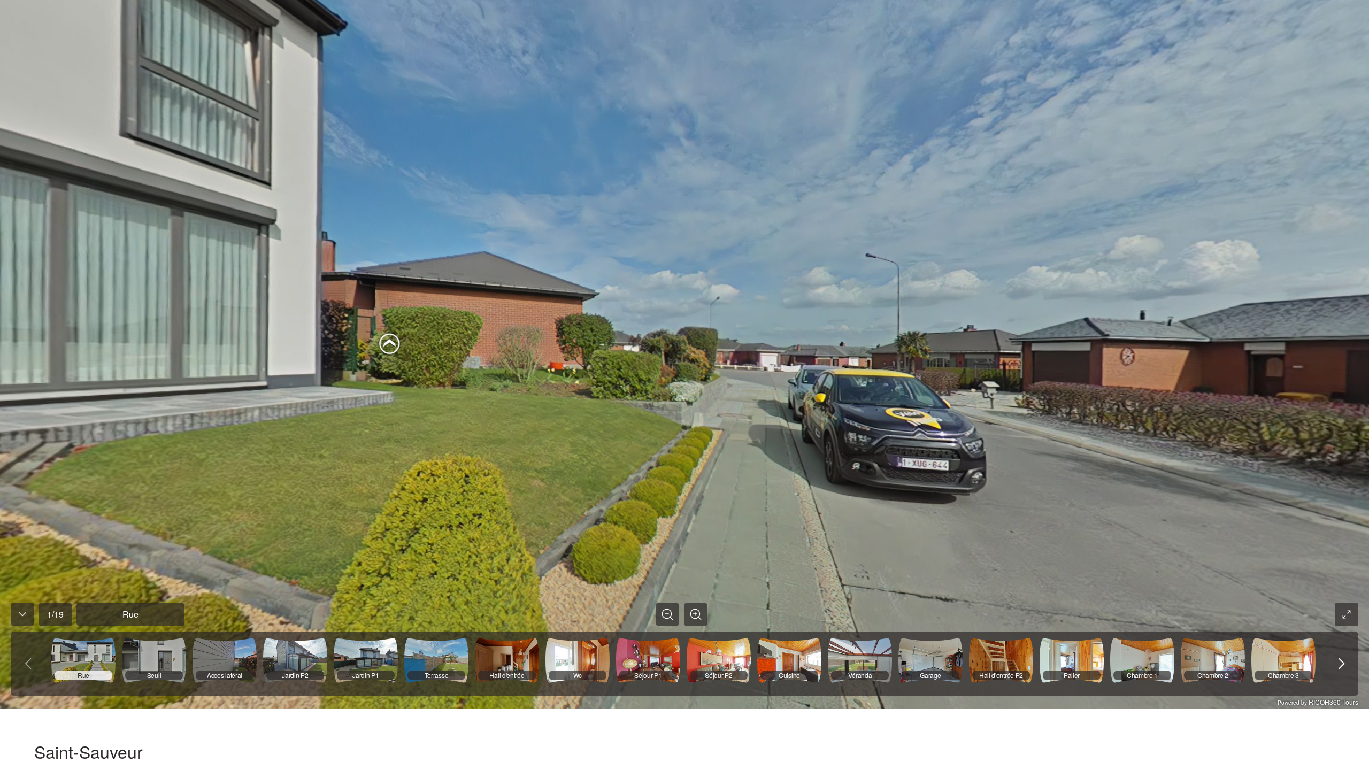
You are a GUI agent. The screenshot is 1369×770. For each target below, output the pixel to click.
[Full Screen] (1346, 614)
